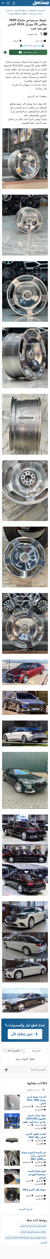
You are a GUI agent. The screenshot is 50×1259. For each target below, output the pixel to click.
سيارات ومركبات (35, 13)
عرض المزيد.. (25, 1209)
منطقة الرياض (20, 10)
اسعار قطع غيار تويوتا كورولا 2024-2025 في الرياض (25, 1237)
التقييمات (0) (13, 1050)
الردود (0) (36, 1050)
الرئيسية (41, 10)
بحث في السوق (33, 1089)
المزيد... (42, 1242)
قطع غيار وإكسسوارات (16, 13)
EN (2, 3)
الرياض (9, 10)
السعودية (32, 10)
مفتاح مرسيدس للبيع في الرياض (33, 1231)
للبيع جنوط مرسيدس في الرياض (33, 1225)
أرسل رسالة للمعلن (30, 52)
